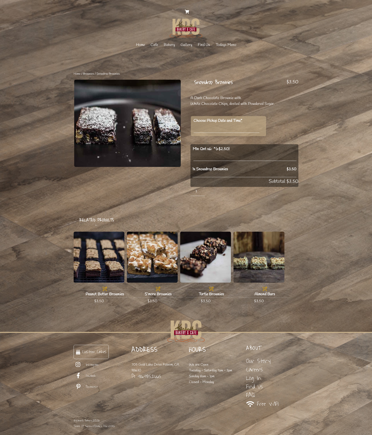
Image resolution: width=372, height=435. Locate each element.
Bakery (169, 44)
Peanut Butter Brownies (105, 294)
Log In (253, 378)
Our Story (258, 361)
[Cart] (187, 12)
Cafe (154, 44)
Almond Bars (265, 294)
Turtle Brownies (211, 294)
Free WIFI (266, 404)
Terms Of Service (83, 426)
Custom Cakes (93, 352)
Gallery (186, 44)
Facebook (90, 376)
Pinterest (91, 387)
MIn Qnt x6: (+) (211, 149)
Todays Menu (226, 44)
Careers (254, 369)
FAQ (250, 395)
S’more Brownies (158, 294)
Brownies (88, 74)
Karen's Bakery (84, 420)
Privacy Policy (101, 426)
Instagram (91, 365)
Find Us (204, 44)
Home (140, 44)
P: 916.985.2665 (146, 376)
